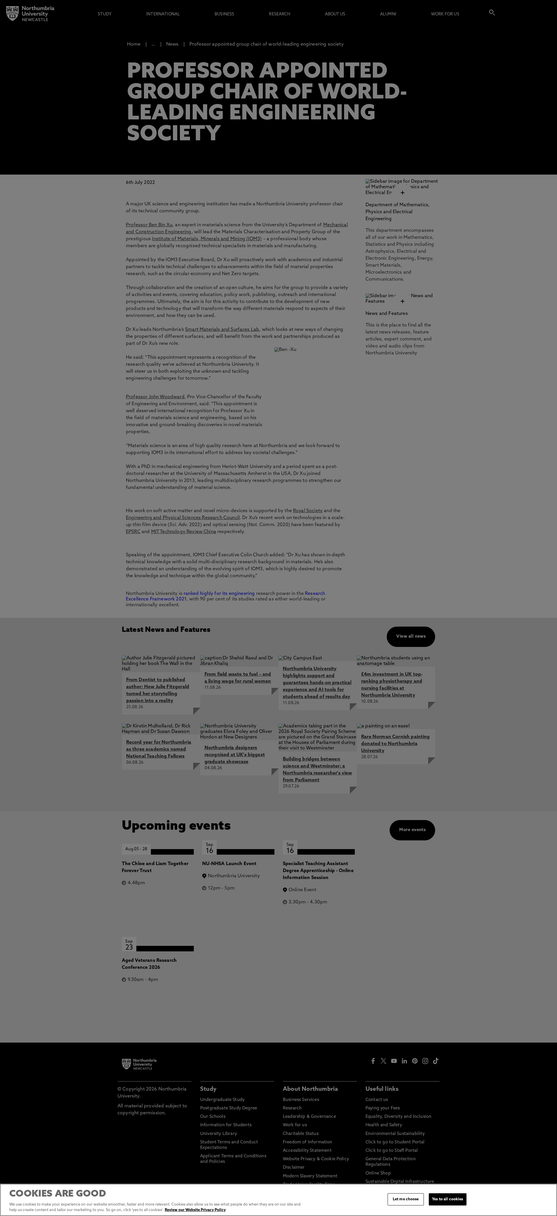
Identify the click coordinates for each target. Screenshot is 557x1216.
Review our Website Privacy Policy (195, 1210)
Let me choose (406, 1199)
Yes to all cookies (447, 1199)
